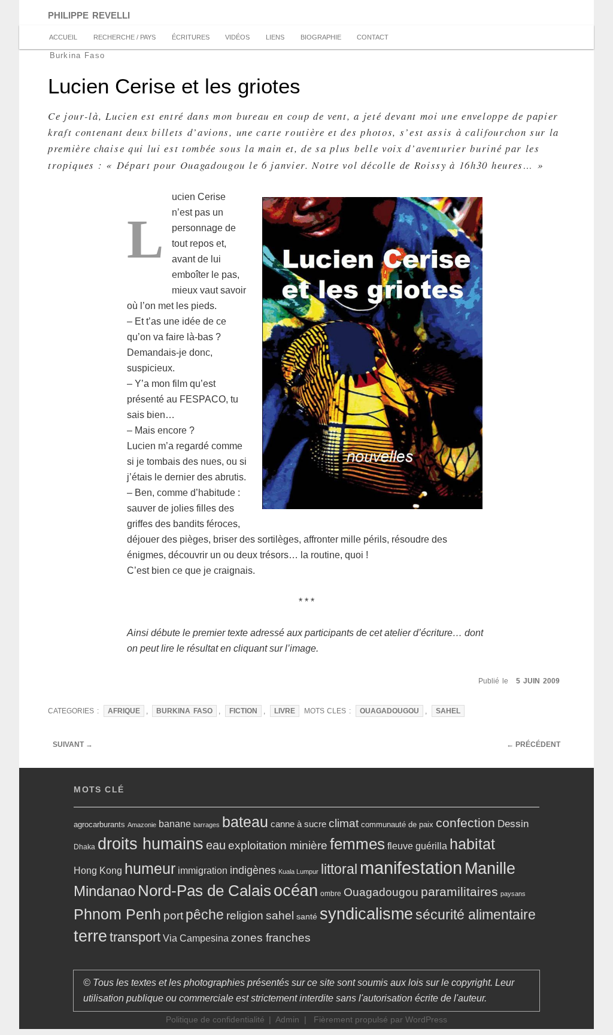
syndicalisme (366, 913)
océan (296, 891)
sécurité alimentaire (475, 914)
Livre (284, 711)
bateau (245, 821)
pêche (205, 914)
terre (90, 936)
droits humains (151, 844)
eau (216, 845)
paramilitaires (459, 891)
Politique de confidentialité (215, 1019)
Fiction (243, 711)
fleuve (400, 845)
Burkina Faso (184, 711)
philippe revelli (89, 14)
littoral (339, 869)
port (173, 915)
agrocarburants (99, 824)
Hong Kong (98, 870)
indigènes (253, 870)
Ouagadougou (389, 711)
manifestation (411, 867)
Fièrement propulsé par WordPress (380, 1019)
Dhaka (84, 847)
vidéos (237, 37)
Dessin (513, 824)
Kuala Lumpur (298, 871)
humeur (150, 868)
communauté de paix (397, 824)
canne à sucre (298, 824)
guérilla (431, 846)
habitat (472, 844)
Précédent (533, 744)
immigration (202, 870)
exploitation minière (277, 845)
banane (175, 824)
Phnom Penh (117, 914)
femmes (357, 844)
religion (244, 915)
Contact (373, 37)
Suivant (73, 744)
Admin (287, 1019)
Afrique (124, 711)
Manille (490, 868)
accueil (63, 37)
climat (344, 823)
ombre (330, 893)
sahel (448, 711)
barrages (206, 824)
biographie (321, 37)
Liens (275, 37)
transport (135, 937)
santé (306, 916)
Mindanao (104, 891)
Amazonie (142, 824)
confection (465, 823)
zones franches (271, 937)
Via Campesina (196, 938)
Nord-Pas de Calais (204, 890)
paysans (513, 893)
